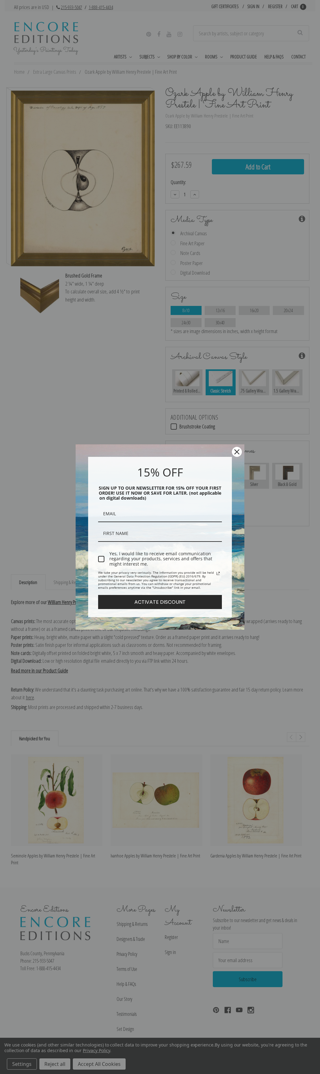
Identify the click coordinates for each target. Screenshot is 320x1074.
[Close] (236, 451)
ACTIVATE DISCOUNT (160, 602)
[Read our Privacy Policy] (218, 573)
